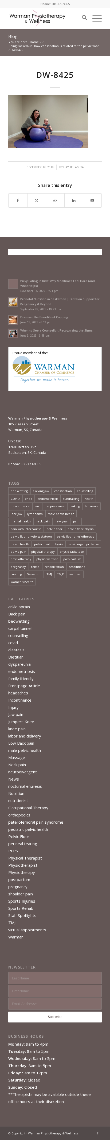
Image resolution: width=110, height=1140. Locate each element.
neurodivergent (22, 771)
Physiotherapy (21, 872)
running (16, 574)
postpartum (19, 879)
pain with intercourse (26, 529)
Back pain (16, 614)
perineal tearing (22, 843)
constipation (63, 491)
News (13, 779)
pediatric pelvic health (28, 829)
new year (61, 521)
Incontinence (20, 700)
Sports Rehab (20, 908)
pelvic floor (54, 529)
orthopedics (19, 815)
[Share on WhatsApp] (55, 200)
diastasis (16, 649)
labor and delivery (24, 736)
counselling (85, 491)
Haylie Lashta (73, 167)
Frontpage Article (24, 685)
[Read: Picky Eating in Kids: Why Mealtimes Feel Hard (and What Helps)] (13, 284)
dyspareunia (19, 664)
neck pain (43, 521)
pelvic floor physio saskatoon (31, 536)
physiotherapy (21, 559)
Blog (13, 36)
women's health (22, 582)
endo (28, 499)
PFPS (13, 850)
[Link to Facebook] (98, 1133)
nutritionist (18, 800)
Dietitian (15, 657)
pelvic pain (18, 552)
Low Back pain (21, 743)
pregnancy (18, 567)
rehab (35, 567)
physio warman (47, 559)
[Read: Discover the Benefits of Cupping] (13, 320)
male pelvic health (61, 514)
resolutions (77, 567)
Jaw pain (15, 714)
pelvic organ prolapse (83, 544)
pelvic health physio (48, 544)
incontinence (20, 506)
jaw (37, 506)
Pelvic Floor (18, 836)
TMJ (49, 574)
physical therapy (43, 552)
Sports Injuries (21, 901)
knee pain (17, 728)
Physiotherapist (22, 865)
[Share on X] (37, 200)
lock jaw (16, 514)
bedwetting (19, 621)
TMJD (60, 574)
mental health (21, 521)
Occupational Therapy (28, 807)
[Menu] (94, 18)
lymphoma (35, 514)
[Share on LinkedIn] (74, 200)
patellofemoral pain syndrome (35, 822)
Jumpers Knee (21, 721)
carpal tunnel (20, 628)
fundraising (71, 499)
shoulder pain (20, 893)
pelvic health (20, 544)
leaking (75, 506)
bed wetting (19, 491)
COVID (15, 499)
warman (75, 574)
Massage (16, 757)
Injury (13, 707)
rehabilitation (54, 567)
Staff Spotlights (22, 915)
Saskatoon (34, 574)
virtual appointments (27, 929)
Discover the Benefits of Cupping (44, 317)
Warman (15, 937)
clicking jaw (41, 491)
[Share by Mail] (92, 200)
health (88, 499)
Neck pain (17, 764)
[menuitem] (82, 18)
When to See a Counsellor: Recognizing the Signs (56, 330)
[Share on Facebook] (18, 200)
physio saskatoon (72, 552)
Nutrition (16, 793)
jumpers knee (55, 506)
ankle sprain (19, 606)
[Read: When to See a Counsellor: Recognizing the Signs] (13, 333)
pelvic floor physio (81, 529)
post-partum (72, 559)
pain (76, 521)
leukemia (91, 506)
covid (13, 642)
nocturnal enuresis (25, 786)
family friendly (21, 678)
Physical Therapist (25, 858)
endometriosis (47, 499)
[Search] (82, 18)
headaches (18, 692)
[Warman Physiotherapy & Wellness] (45, 18)
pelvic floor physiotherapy (75, 536)
